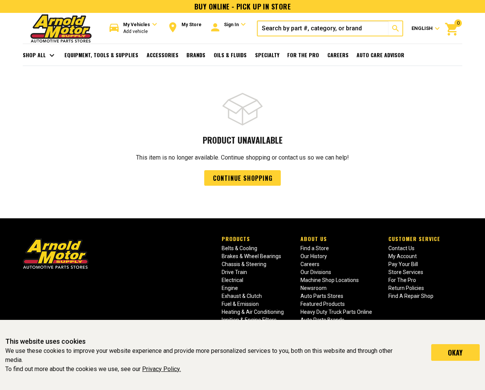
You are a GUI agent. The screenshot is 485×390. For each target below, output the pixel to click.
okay (455, 352)
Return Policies (406, 288)
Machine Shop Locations (329, 280)
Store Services (405, 272)
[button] (133, 28)
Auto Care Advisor (380, 55)
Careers (338, 55)
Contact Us (401, 248)
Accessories (162, 55)
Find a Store (314, 248)
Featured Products (322, 304)
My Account (402, 256)
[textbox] (323, 28)
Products (236, 239)
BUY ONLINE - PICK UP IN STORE (242, 6)
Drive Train (234, 272)
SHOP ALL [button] (39, 55)
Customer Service (414, 239)
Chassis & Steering (244, 264)
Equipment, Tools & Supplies (101, 55)
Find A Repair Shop (410, 296)
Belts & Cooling (239, 248)
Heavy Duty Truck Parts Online (336, 312)
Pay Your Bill (403, 264)
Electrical (232, 280)
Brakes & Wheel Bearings (251, 256)
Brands (195, 55)
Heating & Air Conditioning (253, 312)
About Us (313, 239)
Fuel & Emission (240, 304)
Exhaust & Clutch (242, 296)
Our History (313, 256)
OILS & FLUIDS (230, 55)
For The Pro (303, 55)
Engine (230, 288)
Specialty (267, 55)
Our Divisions (315, 272)
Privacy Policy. (161, 369)
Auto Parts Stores (321, 296)
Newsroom (313, 288)
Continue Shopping (242, 178)
